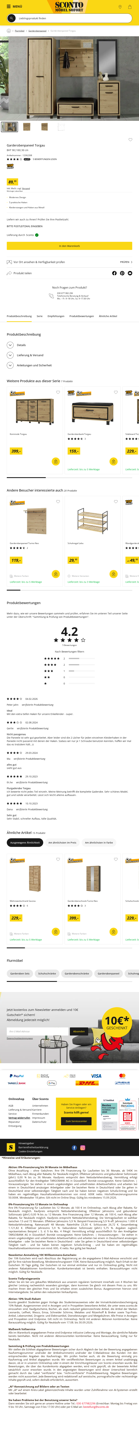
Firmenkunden (40, 1113)
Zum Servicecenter (76, 1121)
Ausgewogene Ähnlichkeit (25, 842)
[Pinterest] (122, 273)
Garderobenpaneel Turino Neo (24, 497)
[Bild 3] (44, 127)
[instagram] (82, 1147)
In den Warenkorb (69, 246)
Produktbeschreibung (19, 316)
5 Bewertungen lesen (45, 159)
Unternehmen (40, 1105)
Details (21, 345)
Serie (40, 316)
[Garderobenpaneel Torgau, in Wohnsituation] (69, 78)
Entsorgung (15, 1125)
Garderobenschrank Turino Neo (83, 855)
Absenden (79, 1031)
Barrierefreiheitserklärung (33, 1147)
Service (12, 1113)
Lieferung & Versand (30, 355)
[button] (15, 7)
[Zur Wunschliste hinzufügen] (130, 139)
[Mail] (130, 273)
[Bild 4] (61, 127)
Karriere (37, 1109)
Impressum (38, 1117)
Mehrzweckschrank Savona (22, 855)
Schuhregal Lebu (74, 497)
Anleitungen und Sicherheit (34, 365)
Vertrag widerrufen (19, 1117)
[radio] (69, 658)
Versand (26, 188)
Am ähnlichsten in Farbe (99, 842)
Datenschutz (39, 1121)
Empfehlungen (56, 316)
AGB (10, 1105)
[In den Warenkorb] (56, 461)
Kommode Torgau (17, 388)
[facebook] (74, 1147)
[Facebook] (114, 273)
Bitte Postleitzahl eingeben (25, 226)
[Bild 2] (26, 127)
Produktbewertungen (82, 316)
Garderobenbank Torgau (79, 388)
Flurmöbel (15, 960)
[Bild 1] (9, 127)
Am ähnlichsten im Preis (62, 842)
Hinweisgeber (26, 1143)
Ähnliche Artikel (108, 316)
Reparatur (14, 1121)
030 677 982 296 (65, 293)
